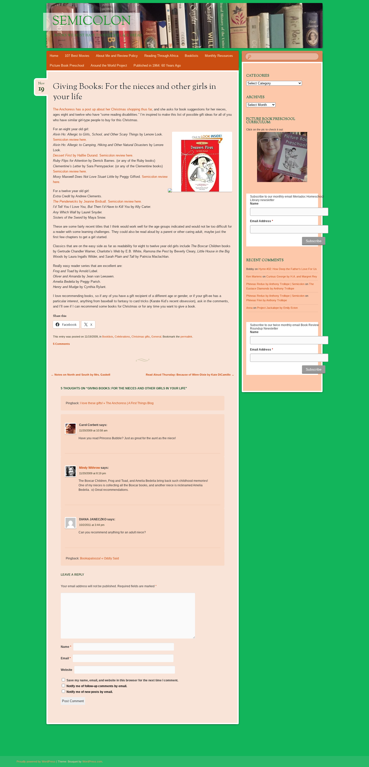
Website (66, 670)
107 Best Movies (77, 56)
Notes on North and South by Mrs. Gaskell (80, 374)
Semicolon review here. (70, 139)
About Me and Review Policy (117, 56)
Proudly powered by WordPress (36, 761)
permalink (186, 336)
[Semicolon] (194, 25)
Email (66, 658)
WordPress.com (92, 761)
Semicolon (91, 22)
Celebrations (122, 336)
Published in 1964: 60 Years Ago (157, 65)
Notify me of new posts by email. (90, 692)
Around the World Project (109, 65)
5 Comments (61, 343)
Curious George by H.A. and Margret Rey (291, 276)
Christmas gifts (141, 336)
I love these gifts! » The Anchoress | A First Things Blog (117, 403)
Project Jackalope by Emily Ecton (277, 307)
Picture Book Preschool (67, 65)
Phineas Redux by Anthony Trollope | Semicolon (275, 283)
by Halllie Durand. (75, 155)
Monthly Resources (219, 56)
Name (66, 647)
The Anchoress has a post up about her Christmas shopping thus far (102, 109)
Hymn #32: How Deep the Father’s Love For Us (288, 268)
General (156, 336)
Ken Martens (254, 276)
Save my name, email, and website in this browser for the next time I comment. (122, 680)
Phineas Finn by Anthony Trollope (266, 300)
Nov (41, 85)
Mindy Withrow (89, 468)
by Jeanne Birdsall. (80, 201)
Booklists (191, 56)
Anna (249, 307)
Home (54, 56)
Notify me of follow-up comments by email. (97, 686)
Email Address (261, 221)
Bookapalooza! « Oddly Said (99, 558)
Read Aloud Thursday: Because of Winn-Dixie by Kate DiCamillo (190, 374)
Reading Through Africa (161, 56)
